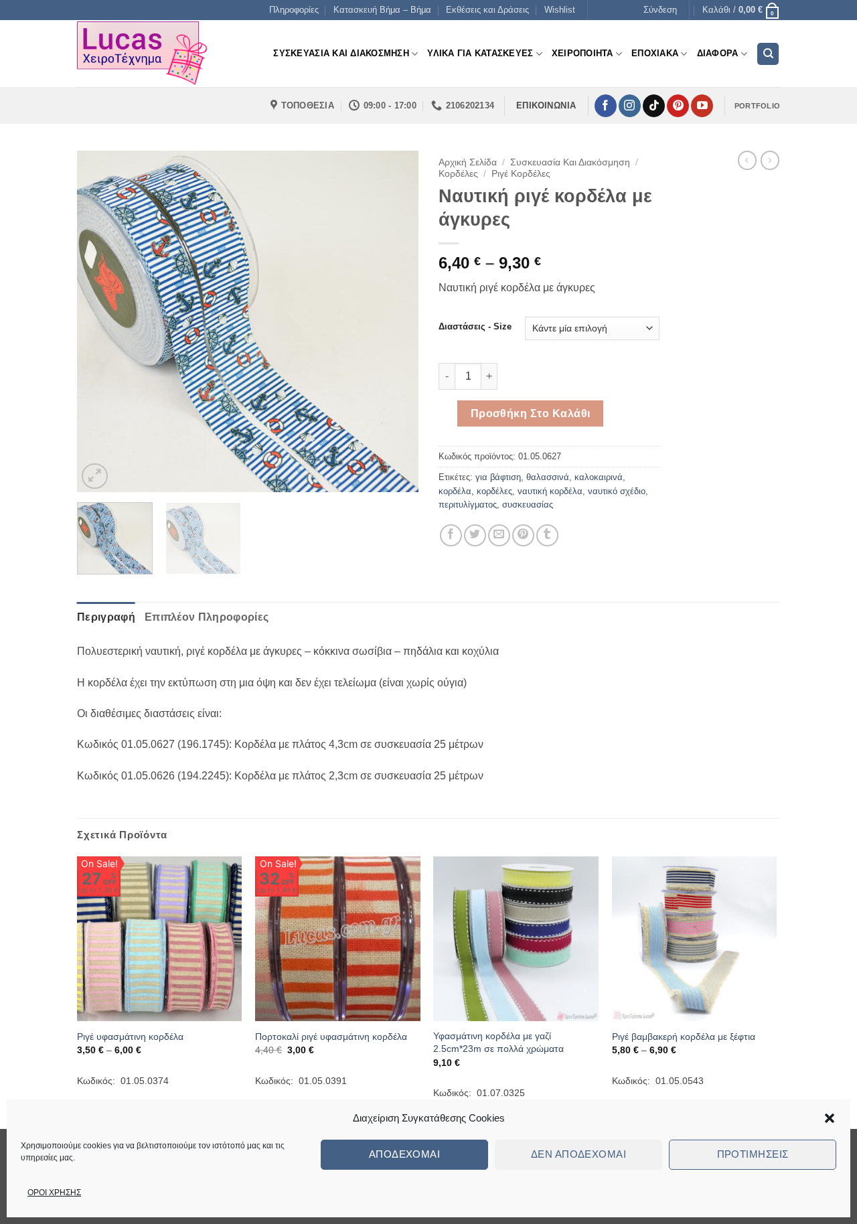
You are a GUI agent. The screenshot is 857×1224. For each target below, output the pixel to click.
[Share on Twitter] (475, 535)
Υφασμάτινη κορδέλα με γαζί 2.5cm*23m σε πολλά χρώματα (498, 1042)
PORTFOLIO (757, 106)
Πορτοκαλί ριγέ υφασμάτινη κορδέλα (331, 1036)
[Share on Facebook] (451, 535)
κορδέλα (455, 491)
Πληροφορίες (294, 10)
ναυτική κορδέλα (550, 491)
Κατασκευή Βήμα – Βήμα (382, 10)
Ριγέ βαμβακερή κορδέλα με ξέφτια (683, 1036)
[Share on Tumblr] (547, 535)
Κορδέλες (458, 174)
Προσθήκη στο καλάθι (531, 413)
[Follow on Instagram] (630, 105)
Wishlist (559, 10)
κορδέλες (494, 491)
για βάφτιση (498, 477)
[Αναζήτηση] (768, 54)
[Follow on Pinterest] (678, 105)
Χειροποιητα (582, 53)
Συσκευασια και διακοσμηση (340, 53)
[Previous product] (770, 160)
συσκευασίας (527, 505)
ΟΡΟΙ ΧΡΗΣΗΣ (54, 1192)
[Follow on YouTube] (702, 105)
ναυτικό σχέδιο (616, 491)
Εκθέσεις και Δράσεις (487, 10)
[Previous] (100, 321)
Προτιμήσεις (753, 1154)
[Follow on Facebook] (606, 105)
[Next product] (747, 160)
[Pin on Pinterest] (523, 535)
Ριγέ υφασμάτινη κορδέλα (130, 1036)
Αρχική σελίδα (468, 162)
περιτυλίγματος (468, 505)
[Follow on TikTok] (654, 105)
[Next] (395, 321)
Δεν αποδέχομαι (578, 1154)
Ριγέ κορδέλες (520, 174)
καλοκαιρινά (598, 477)
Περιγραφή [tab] (106, 617)
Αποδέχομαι (405, 1154)
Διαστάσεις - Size (475, 326)
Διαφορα (717, 53)
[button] (829, 1118)
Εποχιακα (654, 53)
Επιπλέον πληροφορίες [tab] (206, 617)
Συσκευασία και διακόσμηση (570, 162)
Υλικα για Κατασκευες (480, 53)
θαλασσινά (547, 477)
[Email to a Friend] (499, 535)
